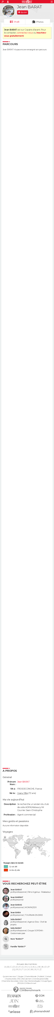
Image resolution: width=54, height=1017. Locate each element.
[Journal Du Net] (14, 1001)
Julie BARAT (16, 919)
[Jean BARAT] (8, 11)
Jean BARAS (16, 905)
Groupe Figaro (46, 981)
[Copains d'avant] (14, 1006)
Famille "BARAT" (18, 947)
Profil (16, 22)
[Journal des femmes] (14, 995)
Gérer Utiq (23, 981)
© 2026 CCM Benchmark (27, 983)
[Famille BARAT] (6, 946)
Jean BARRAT (16, 897)
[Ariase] (14, 1011)
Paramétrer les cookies (10, 981)
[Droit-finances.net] (40, 1001)
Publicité (41, 976)
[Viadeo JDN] (40, 1006)
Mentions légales (34, 981)
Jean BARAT (16, 890)
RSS (19, 979)
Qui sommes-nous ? (10, 976)
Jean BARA (15, 912)
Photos (39, 22)
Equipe (20, 976)
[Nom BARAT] (6, 939)
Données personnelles (40, 979)
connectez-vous (25, 32)
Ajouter (24, 12)
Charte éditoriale (30, 976)
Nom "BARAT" (17, 939)
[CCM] (40, 995)
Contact (48, 976)
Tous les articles (11, 979)
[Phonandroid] (40, 1011)
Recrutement (27, 979)
